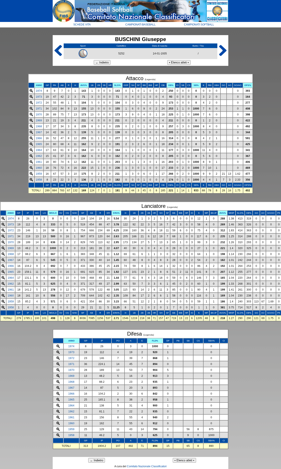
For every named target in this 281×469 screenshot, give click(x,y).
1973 (39, 96)
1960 (39, 167)
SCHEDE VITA (82, 24)
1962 (39, 156)
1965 (39, 144)
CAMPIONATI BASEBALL (140, 24)
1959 (39, 173)
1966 (39, 138)
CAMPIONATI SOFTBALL (199, 24)
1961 (39, 162)
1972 (39, 102)
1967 (39, 132)
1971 (39, 108)
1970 (39, 114)
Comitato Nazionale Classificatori (147, 466)
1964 (39, 150)
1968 (39, 126)
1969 (39, 120)
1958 (39, 179)
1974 (39, 90)
